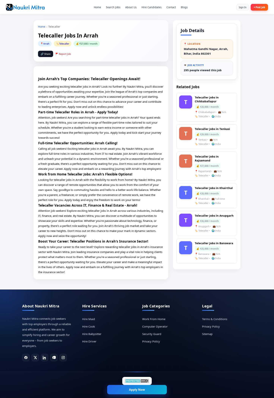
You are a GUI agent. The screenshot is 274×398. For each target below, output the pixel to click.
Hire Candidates (151, 7)
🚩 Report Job (63, 54)
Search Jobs (113, 7)
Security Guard (151, 334)
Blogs (184, 7)
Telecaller (64, 43)
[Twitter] (35, 357)
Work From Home (153, 319)
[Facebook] (26, 357)
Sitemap (207, 334)
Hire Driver (89, 341)
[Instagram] (63, 357)
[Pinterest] (54, 357)
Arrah (46, 43)
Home (97, 7)
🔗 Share (46, 54)
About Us (131, 7)
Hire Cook (88, 326)
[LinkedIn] (44, 357)
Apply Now (137, 390)
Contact (171, 7)
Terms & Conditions (214, 319)
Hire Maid (88, 319)
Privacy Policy (151, 341)
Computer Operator (155, 326)
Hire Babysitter (91, 334)
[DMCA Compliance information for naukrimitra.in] (137, 381)
